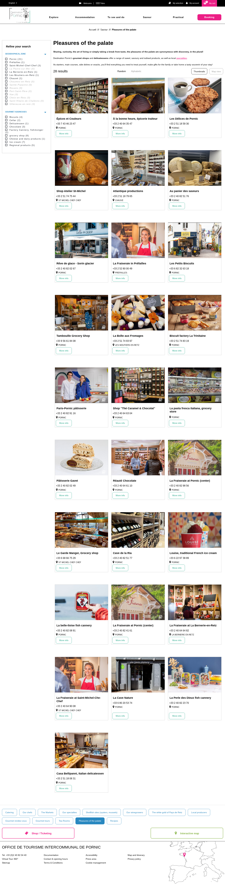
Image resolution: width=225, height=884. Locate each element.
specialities (181, 58)
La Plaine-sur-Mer (22, 68)
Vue (13, 94)
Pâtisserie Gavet (67, 480)
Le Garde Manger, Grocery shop (77, 553)
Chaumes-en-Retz (22, 81)
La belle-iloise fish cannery (74, 625)
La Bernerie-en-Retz (23, 72)
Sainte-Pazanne (20, 85)
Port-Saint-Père (20, 91)
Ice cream (17, 142)
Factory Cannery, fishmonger (24, 131)
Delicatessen (19, 123)
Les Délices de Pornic (184, 118)
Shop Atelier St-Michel (71, 191)
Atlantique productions (128, 191)
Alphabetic (136, 71)
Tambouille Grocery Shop (73, 335)
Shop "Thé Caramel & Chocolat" (134, 408)
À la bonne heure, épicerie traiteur (135, 118)
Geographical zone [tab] (15, 54)
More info (63, 133)
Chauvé (15, 78)
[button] (209, 3)
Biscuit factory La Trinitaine (188, 335)
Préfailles (17, 62)
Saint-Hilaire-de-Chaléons (26, 101)
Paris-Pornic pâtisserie (71, 408)
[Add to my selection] (104, 111)
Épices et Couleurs (68, 118)
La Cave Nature (123, 697)
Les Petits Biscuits (182, 263)
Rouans (15, 88)
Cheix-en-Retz (19, 97)
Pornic (15, 59)
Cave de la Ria (122, 553)
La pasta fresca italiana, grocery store (191, 410)
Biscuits (16, 117)
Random (121, 71)
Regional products (22, 145)
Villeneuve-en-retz (22, 104)
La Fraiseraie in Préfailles (129, 263)
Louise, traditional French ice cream (193, 553)
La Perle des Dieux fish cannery (190, 697)
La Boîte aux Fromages (128, 335)
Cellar (15, 120)
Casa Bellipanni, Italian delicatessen (80, 773)
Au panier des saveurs (184, 191)
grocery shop (19, 135)
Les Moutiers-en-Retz (24, 75)
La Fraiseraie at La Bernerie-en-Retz (193, 625)
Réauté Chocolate (124, 480)
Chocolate (17, 126)
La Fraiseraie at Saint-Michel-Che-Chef (78, 699)
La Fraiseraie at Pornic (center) (190, 480)
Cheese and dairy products (27, 139)
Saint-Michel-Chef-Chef (25, 65)
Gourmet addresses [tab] (16, 112)
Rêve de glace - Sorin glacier (75, 263)
